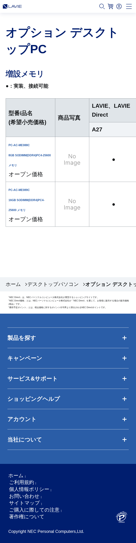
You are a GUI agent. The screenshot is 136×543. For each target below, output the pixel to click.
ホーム (13, 284)
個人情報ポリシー (29, 489)
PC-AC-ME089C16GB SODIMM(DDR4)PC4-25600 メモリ (26, 200)
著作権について (26, 516)
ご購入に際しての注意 (34, 510)
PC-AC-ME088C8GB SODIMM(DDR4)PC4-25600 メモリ (29, 155)
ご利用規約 (21, 482)
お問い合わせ (24, 496)
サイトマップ (24, 503)
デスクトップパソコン (53, 284)
